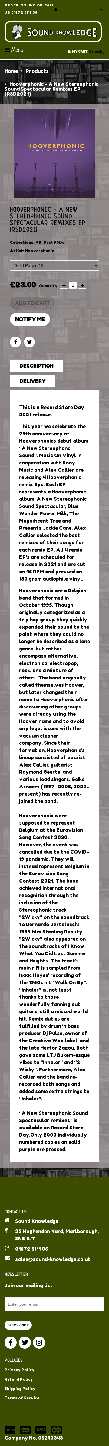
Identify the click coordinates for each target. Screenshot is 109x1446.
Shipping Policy (20, 1388)
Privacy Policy (20, 1370)
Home (11, 71)
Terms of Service (22, 1398)
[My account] (55, 9)
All (38, 242)
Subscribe (18, 1325)
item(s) (88, 51)
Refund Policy (19, 1379)
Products (37, 71)
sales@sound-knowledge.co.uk (52, 1259)
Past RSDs (54, 242)
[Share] (15, 342)
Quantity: (49, 286)
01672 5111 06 (31, 1249)
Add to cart (32, 303)
